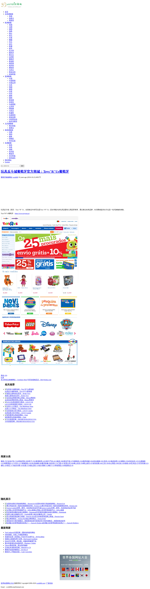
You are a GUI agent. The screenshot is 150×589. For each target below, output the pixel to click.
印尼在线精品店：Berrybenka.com (39, 380)
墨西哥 (11, 20)
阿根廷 (11, 138)
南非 (10, 145)
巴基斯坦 (12, 115)
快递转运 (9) (68, 465)
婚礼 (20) (4, 465)
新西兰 (11, 128)
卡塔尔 (11, 111)
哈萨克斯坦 (13, 121)
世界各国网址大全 (7, 583)
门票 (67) (61, 463)
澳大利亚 (12, 126)
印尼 (10, 93)
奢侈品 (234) (78, 461)
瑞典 (10, 31)
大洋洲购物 (9, 123)
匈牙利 (11, 65)
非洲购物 (8, 143)
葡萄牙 (11, 59)
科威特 (11, 113)
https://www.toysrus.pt (22, 213)
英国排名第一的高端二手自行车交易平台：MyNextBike (24, 537)
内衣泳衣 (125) (134, 461)
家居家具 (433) (41, 461)
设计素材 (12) (44, 465)
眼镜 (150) (125, 461)
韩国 (10, 87)
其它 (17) (10, 465)
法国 (10, 27)
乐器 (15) (26, 465)
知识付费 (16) (18, 465)
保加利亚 (12, 74)
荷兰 (10, 35)
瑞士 (10, 33)
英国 (10, 25)
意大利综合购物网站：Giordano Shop (14, 380)
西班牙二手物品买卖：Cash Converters (18, 552)
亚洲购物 (8, 76)
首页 (6, 12)
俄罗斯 (11, 63)
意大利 (11, 50)
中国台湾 (12, 83)
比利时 (11, 57)
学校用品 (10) (59, 465)
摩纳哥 (11, 68)
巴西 (10, 132)
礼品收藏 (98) (37, 463)
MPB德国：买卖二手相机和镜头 (16, 534)
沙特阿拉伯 (13, 119)
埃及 (10, 147)
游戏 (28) (128, 463)
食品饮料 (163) (116, 461)
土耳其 (11, 106)
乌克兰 (11, 70)
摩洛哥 (11, 153)
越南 (10, 95)
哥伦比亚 (12, 141)
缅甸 (10, 98)
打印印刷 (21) (144, 463)
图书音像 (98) (46, 463)
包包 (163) (107, 461)
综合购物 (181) (98, 461)
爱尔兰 (11, 55)
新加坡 (11, 100)
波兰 (10, 44)
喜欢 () (4, 375)
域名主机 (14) (34, 465)
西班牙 (11, 53)
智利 (10, 134)
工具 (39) (105, 463)
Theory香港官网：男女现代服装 (16, 545)
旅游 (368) (60, 461)
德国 (10, 29)
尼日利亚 (12, 156)
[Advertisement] (62, 192)
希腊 (10, 46)
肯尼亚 (11, 151)
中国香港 (12, 80)
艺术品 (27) (135, 463)
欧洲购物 (8, 22)
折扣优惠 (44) (97, 463)
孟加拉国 (12, 117)
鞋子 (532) (32, 461)
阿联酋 (11, 108)
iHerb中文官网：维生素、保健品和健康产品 (20, 541)
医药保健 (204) (88, 461)
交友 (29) (121, 463)
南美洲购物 (9, 130)
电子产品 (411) (51, 461)
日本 (10, 85)
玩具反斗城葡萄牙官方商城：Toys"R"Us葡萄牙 (35, 171)
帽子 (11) (52, 465)
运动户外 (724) (13, 461)
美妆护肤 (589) (23, 461)
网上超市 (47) (88, 463)
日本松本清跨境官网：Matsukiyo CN (18, 547)
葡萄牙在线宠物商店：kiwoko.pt (16, 550)
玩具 (2, 377)
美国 (10, 16)
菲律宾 (11, 102)
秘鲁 (10, 136)
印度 (10, 91)
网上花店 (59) (78, 463)
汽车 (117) (18, 463)
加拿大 (11, 18)
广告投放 (49, 583)
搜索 (22, 166)
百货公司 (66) (69, 463)
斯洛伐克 (12, 72)
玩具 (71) (54, 463)
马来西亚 (12, 104)
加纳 (10, 149)
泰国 (10, 89)
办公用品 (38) (113, 463)
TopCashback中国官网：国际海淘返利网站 (20, 532)
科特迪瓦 (12, 158)
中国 (10, 78)
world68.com (40, 583)
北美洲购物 (9, 14)
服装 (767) (4, 461)
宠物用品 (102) (27, 463)
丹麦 (10, 37)
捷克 (10, 48)
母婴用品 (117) (9, 463)
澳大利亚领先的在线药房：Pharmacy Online (20, 543)
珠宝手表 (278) (69, 461)
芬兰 (10, 42)
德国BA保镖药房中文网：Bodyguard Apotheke (21, 539)
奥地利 (11, 61)
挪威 (10, 40)
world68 (15, 177)
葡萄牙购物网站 (6, 177)
